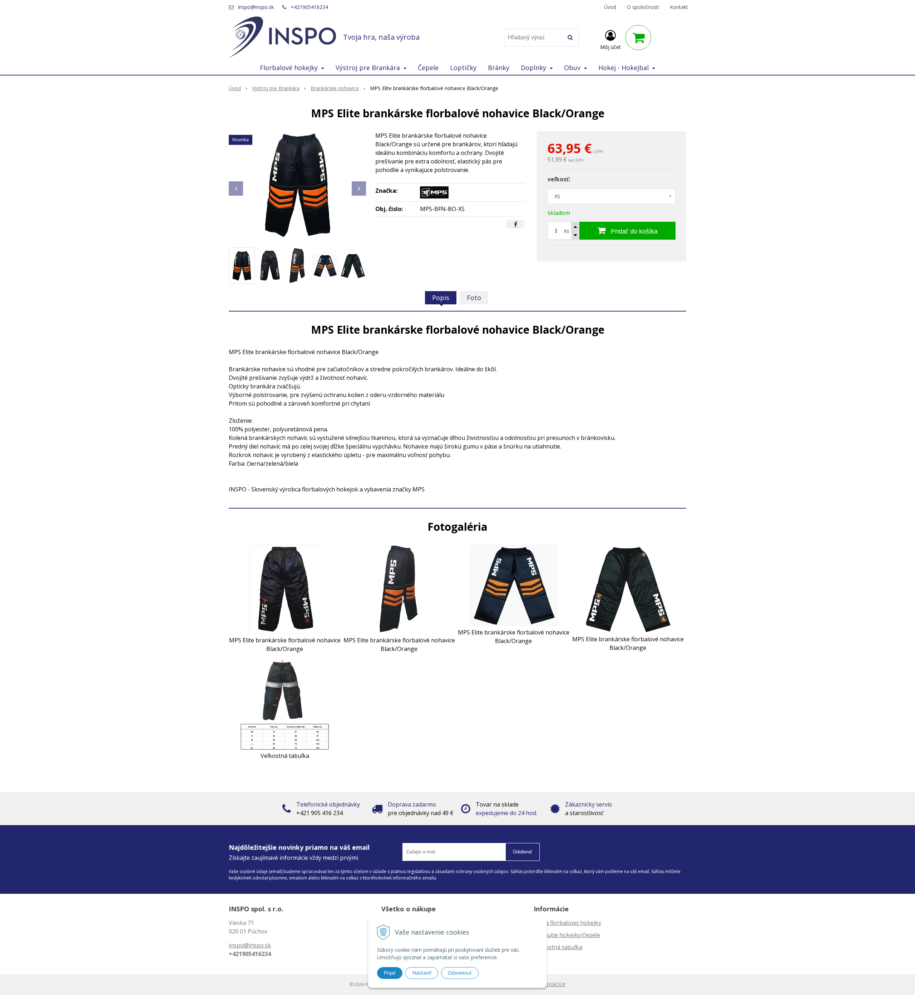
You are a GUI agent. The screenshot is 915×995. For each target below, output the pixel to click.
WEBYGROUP (552, 984)
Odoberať (522, 851)
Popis (440, 297)
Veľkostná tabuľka (558, 947)
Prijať (390, 973)
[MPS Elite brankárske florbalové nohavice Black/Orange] (297, 185)
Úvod (610, 7)
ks (566, 230)
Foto (474, 297)
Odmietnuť (460, 973)
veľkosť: (559, 179)
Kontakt (679, 7)
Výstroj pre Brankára (276, 88)
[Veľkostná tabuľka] (285, 704)
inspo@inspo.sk (256, 7)
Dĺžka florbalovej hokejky (567, 923)
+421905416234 (309, 7)
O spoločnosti (643, 7)
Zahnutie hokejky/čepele (567, 935)
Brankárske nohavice (335, 88)
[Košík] (638, 37)
